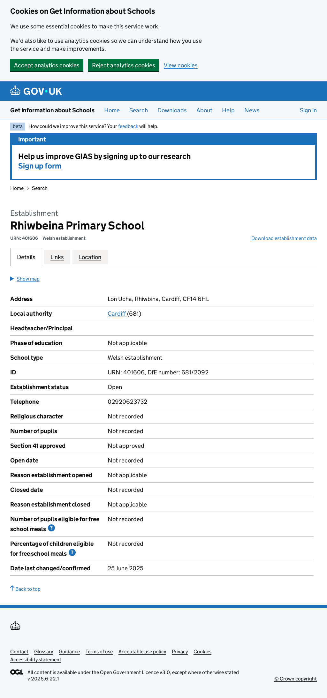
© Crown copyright (295, 679)
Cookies (202, 652)
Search (138, 110)
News (252, 110)
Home (112, 110)
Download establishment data (284, 238)
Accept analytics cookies (47, 65)
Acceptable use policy (142, 652)
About (204, 110)
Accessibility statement (35, 660)
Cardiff (117, 313)
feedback (128, 126)
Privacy (180, 652)
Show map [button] (28, 279)
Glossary (43, 652)
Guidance (69, 652)
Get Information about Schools (52, 110)
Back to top (27, 589)
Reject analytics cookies (123, 65)
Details (26, 257)
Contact (19, 652)
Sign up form (40, 165)
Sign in (308, 110)
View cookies (181, 65)
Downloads (172, 110)
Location (90, 257)
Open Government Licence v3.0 (135, 672)
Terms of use (99, 652)
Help (228, 110)
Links (57, 257)
